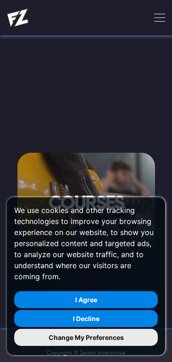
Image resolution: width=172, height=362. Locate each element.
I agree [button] (86, 300)
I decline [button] (86, 318)
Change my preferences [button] (86, 337)
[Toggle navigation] (157, 17)
